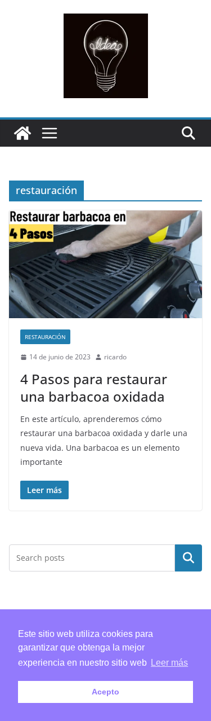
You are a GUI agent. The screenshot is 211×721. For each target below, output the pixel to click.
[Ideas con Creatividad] (22, 133)
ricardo (115, 357)
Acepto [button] (105, 691)
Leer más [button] (169, 662)
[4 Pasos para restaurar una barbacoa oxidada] (105, 264)
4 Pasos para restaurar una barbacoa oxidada (93, 388)
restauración (45, 337)
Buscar (188, 558)
